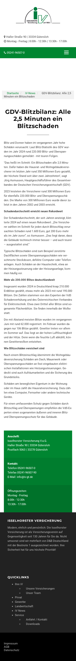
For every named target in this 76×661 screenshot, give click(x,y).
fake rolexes (47, 1)
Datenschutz (11, 650)
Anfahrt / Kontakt (36, 619)
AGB (6, 646)
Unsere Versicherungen (40, 588)
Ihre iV (19, 584)
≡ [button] (66, 52)
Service (19, 615)
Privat (18, 597)
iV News (20, 610)
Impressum (11, 643)
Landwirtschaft (24, 606)
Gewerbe (20, 602)
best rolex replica (28, 1)
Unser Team (33, 593)
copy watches (8, 1)
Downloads (33, 624)
